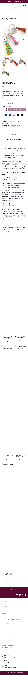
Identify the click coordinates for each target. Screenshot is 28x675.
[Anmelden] (23, 6)
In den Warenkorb (17, 109)
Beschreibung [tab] (14, 134)
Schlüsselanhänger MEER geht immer (20, 456)
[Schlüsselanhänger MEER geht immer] (20, 399)
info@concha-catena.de (10, 667)
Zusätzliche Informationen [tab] (14, 139)
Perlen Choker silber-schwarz (20, 337)
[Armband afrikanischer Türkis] (7, 399)
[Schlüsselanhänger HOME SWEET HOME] (7, 280)
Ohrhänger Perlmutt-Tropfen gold (7, 574)
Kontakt (8, 589)
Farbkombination (5, 100)
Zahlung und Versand (7, 645)
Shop (3, 589)
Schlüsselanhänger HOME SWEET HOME (7, 337)
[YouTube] (25, 595)
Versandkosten (7, 89)
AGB (3, 608)
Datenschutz (5, 610)
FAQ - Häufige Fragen (7, 647)
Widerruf (4, 613)
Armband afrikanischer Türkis (7, 456)
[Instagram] (20, 595)
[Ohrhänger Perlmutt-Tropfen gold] (7, 517)
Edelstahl (20, 125)
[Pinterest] (22, 595)
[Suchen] (25, 11)
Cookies (4, 611)
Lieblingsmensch (13, 126)
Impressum (4, 606)
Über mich (13, 589)
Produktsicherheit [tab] (7, 142)
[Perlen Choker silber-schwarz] (20, 280)
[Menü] (2, 6)
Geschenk (4, 126)
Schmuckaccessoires (8, 123)
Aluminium (14, 125)
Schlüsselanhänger (14, 121)
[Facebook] (17, 595)
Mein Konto (20, 589)
